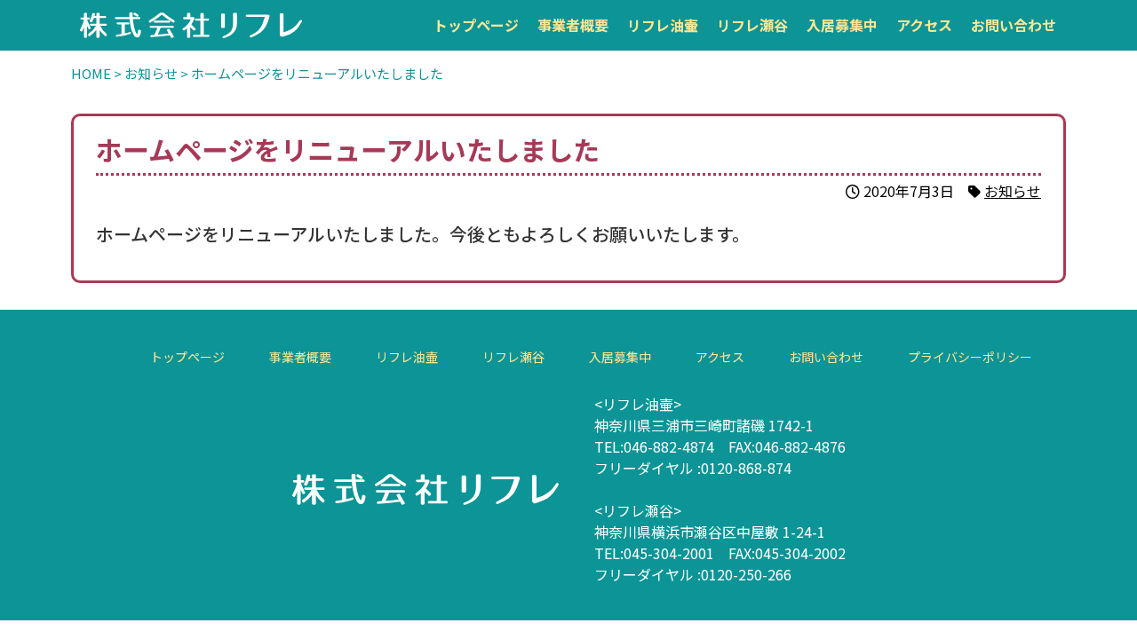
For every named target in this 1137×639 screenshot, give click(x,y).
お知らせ (1012, 190)
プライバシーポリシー (969, 357)
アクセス (924, 25)
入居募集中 (842, 25)
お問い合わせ (1013, 25)
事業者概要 (572, 25)
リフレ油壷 (662, 25)
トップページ (476, 25)
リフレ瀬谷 (752, 25)
